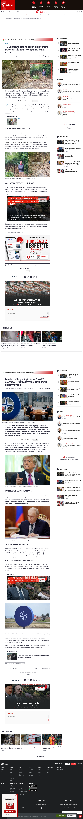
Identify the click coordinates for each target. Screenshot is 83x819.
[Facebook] (8, 265)
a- (33, 100)
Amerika (30, 772)
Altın (11, 770)
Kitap (48, 772)
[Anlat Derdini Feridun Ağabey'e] (60, 113)
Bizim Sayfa (59, 767)
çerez (29, 814)
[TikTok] (20, 808)
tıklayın (69, 128)
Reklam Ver (21, 794)
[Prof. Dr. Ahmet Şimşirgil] (60, 84)
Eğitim (2, 770)
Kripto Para (12, 775)
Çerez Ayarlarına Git (71, 815)
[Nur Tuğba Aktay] (60, 98)
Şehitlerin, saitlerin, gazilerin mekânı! (71, 84)
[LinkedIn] (31, 277)
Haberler (11, 789)
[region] (42, 816)
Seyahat (39, 774)
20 (40, 304)
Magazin (11, 785)
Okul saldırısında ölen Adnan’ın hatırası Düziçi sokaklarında (72, 170)
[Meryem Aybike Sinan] (60, 106)
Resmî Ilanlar (12, 788)
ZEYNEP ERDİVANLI (11, 663)
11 (27, 304)
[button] (48, 293)
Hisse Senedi (12, 774)
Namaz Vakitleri (60, 769)
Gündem (2, 767)
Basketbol (21, 777)
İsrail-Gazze (31, 775)
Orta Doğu (31, 769)
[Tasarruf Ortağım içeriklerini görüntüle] (12, 14)
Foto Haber (12, 791)
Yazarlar (2, 783)
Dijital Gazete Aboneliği (23, 11)
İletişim (20, 786)
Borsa (11, 769)
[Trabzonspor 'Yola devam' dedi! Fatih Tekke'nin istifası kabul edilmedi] (64, 70)
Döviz (11, 772)
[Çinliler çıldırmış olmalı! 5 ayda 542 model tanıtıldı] (60, 151)
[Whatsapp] (40, 56)
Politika (2, 769)
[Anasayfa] (4, 764)
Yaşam (39, 767)
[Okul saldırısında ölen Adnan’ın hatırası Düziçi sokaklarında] (60, 173)
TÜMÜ (42, 304)
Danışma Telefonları (23, 791)
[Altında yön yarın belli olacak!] (60, 165)
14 (31, 304)
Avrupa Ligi (21, 775)
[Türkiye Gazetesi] (41, 13)
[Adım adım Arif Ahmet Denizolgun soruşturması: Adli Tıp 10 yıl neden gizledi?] (64, 43)
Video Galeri (12, 792)
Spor (20, 767)
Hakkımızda (21, 785)
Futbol (20, 769)
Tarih (48, 774)
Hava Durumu (40, 770)
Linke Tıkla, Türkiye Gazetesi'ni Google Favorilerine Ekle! (19, 40)
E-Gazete (6, 11)
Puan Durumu (21, 770)
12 (28, 304)
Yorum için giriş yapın (44, 316)
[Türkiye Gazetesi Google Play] (33, 789)
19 (38, 304)
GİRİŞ (79, 11)
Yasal (20, 792)
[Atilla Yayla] (60, 91)
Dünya (6, 43)
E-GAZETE (67, 763)
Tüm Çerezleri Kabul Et (61, 815)
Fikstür (20, 772)
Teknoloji (11, 786)
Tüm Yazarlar (3, 786)
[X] (25, 277)
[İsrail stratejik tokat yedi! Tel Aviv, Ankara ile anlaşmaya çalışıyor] (64, 64)
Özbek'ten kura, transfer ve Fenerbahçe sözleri (71, 156)
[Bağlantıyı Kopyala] (43, 56)
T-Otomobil (12, 778)
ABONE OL (74, 763)
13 (30, 304)
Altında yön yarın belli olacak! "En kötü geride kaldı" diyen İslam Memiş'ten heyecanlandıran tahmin (73, 163)
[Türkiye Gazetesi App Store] (33, 786)
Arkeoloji (49, 770)
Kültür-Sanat (50, 767)
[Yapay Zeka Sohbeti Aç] (80, 816)
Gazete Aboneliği (13, 11)
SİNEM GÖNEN (10, 232)
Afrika (30, 774)
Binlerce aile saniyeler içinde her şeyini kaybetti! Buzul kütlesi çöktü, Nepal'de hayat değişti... (73, 142)
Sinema (48, 769)
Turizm (11, 780)
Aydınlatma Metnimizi (34, 816)
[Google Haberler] (39, 277)
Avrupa (30, 770)
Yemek (39, 772)
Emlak (11, 777)
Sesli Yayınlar (59, 770)
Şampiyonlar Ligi (22, 774)
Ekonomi (11, 767)
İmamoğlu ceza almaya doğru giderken (71, 91)
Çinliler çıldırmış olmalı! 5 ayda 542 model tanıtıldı (73, 149)
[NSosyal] (34, 277)
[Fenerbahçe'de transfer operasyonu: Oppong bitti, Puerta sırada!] (64, 396)
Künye (20, 788)
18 (37, 304)
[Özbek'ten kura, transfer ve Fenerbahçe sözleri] (60, 158)
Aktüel (39, 775)
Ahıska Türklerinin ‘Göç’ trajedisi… (70, 106)
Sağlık (39, 769)
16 (34, 304)
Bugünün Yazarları (4, 785)
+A (36, 100)
